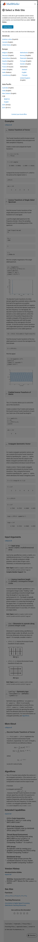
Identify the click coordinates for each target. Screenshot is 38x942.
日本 (3, 105)
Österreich (23, 58)
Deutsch (24, 69)
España (4, 61)
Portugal (23, 61)
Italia (3, 72)
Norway (22, 55)
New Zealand (6, 93)
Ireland (4, 69)
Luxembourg (6, 75)
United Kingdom (25, 78)
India (3, 90)
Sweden (22, 64)
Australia (5, 88)
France (4, 67)
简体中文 (7, 99)
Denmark (5, 55)
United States (6, 45)
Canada (4, 42)
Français (24, 75)
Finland (4, 64)
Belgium (4, 52)
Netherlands (24, 52)
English (24, 72)
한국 (3, 107)
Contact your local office (19, 114)
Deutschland (6, 58)
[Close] (35, 4)
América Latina (7, 39)
